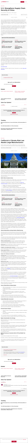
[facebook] (11, 17)
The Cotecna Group (4, 66)
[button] (1, 1)
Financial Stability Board (20, 218)
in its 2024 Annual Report (14, 281)
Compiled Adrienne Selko (4, 14)
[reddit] (15, 17)
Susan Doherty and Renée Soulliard (6, 147)
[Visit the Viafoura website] (25, 108)
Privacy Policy (24, 439)
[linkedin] (12, 17)
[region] (14, 106)
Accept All (14, 441)
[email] (16, 17)
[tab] (3, 104)
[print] (26, 17)
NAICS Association (9, 191)
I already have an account (14, 114)
